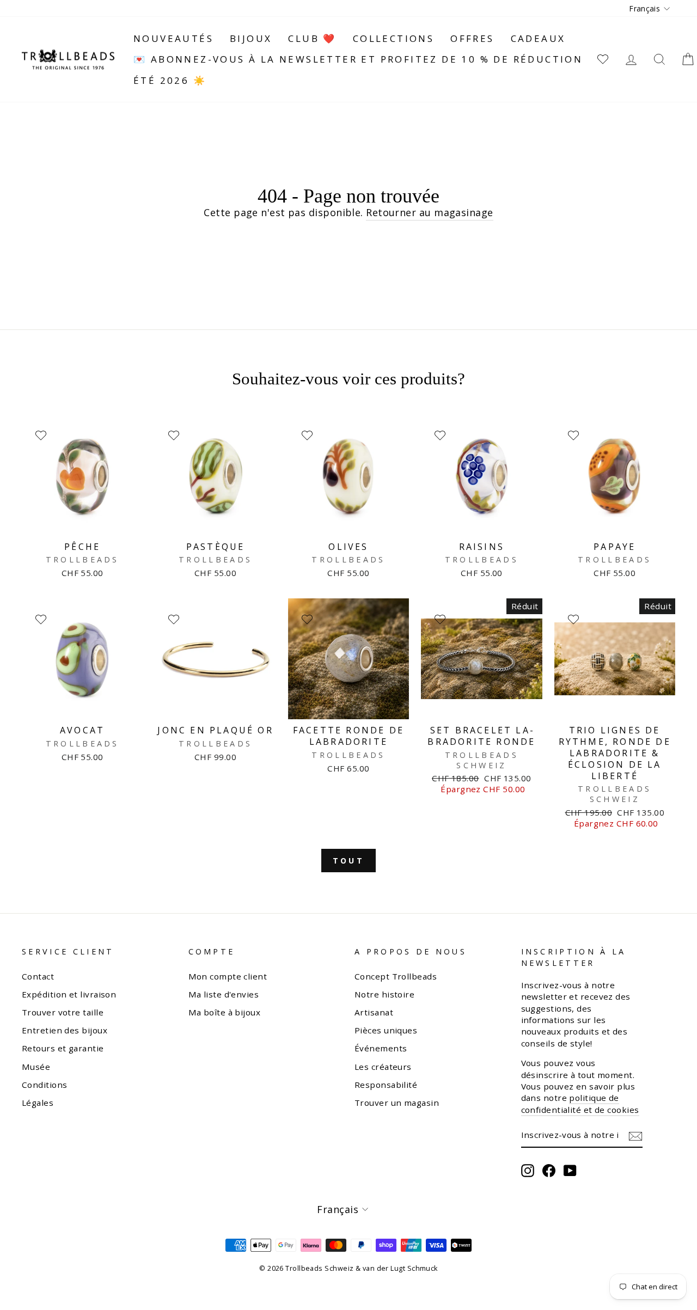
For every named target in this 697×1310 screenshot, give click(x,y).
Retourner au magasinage (429, 212)
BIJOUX (251, 38)
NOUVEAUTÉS (173, 38)
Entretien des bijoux (64, 1030)
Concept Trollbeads (395, 976)
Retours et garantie (63, 1048)
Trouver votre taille (62, 1012)
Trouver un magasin (396, 1102)
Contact (38, 976)
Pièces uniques (385, 1030)
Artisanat (373, 1012)
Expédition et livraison (69, 994)
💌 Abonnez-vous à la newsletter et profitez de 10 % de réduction (358, 59)
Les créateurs (383, 1066)
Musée (36, 1066)
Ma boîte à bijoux (224, 1012)
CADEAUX (538, 38)
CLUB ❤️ (312, 38)
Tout (348, 860)
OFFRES (472, 38)
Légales (37, 1102)
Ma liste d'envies (223, 994)
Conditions (45, 1084)
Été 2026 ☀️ (169, 80)
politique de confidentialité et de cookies (580, 1103)
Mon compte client (227, 976)
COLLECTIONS (393, 38)
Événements (380, 1048)
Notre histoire (384, 994)
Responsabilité (385, 1084)
